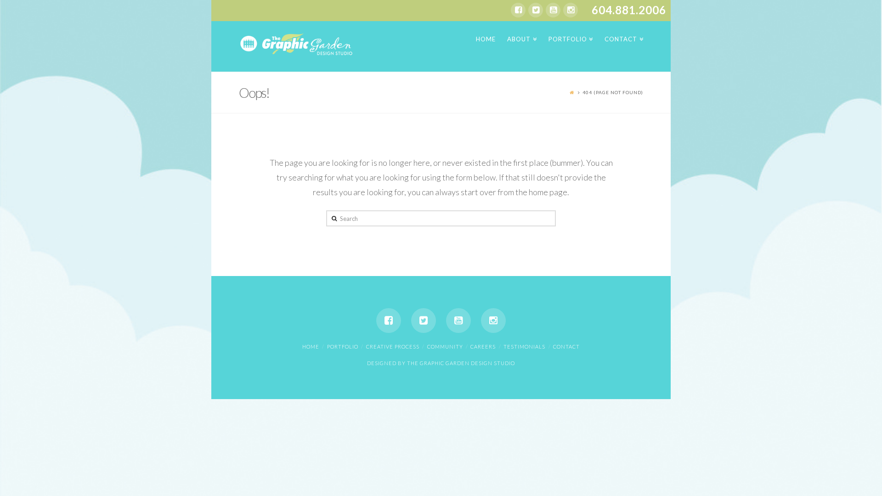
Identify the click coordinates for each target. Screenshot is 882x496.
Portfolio (342, 346)
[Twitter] (535, 10)
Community (445, 346)
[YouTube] (553, 10)
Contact (566, 346)
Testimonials (524, 346)
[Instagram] (570, 10)
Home (310, 346)
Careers (483, 346)
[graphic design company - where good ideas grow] (296, 43)
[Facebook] (518, 10)
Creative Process (392, 346)
